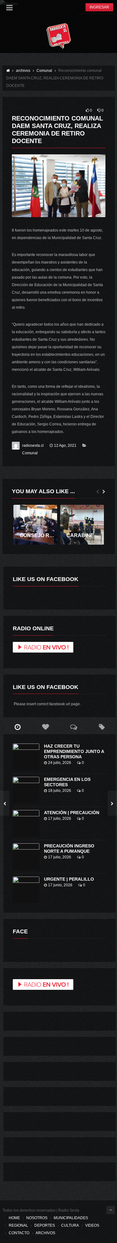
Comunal (30, 453)
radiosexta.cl (33, 445)
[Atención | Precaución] (26, 823)
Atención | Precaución (71, 812)
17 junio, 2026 (60, 885)
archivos (45, 1233)
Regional (18, 1225)
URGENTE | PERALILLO (69, 879)
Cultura (70, 1225)
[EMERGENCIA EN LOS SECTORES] (26, 790)
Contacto (19, 1233)
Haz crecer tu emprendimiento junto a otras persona (74, 751)
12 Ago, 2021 (65, 445)
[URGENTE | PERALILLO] (26, 890)
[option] (35, 525)
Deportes (44, 1225)
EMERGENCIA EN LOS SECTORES (67, 782)
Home (14, 1218)
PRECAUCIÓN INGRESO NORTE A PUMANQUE (69, 848)
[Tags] (102, 727)
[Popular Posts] (46, 727)
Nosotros (36, 1218)
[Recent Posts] (17, 727)
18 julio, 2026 (59, 790)
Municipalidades (71, 1218)
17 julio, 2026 (59, 818)
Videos (92, 1225)
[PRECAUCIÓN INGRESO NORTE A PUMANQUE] (26, 856)
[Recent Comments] (74, 727)
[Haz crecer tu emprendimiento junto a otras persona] (26, 757)
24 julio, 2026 (59, 762)
